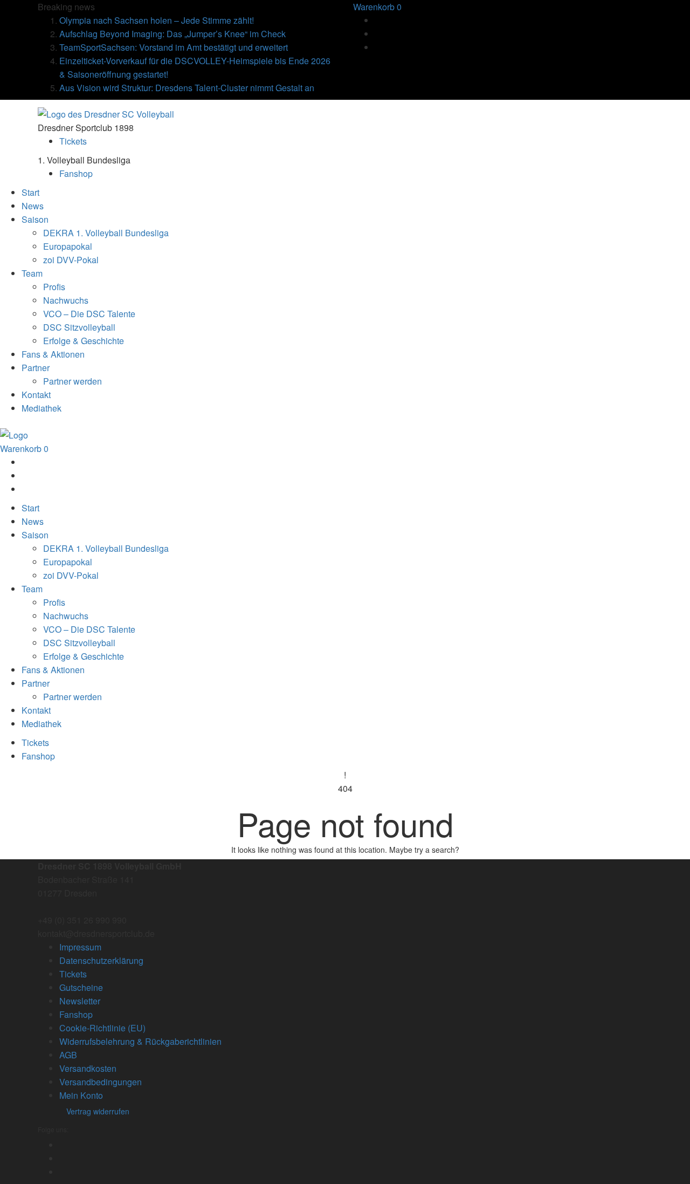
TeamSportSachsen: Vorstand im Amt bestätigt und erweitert (173, 47)
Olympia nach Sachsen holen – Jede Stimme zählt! (156, 20)
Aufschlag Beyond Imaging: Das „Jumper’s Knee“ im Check (172, 34)
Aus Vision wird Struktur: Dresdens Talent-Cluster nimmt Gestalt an (186, 87)
